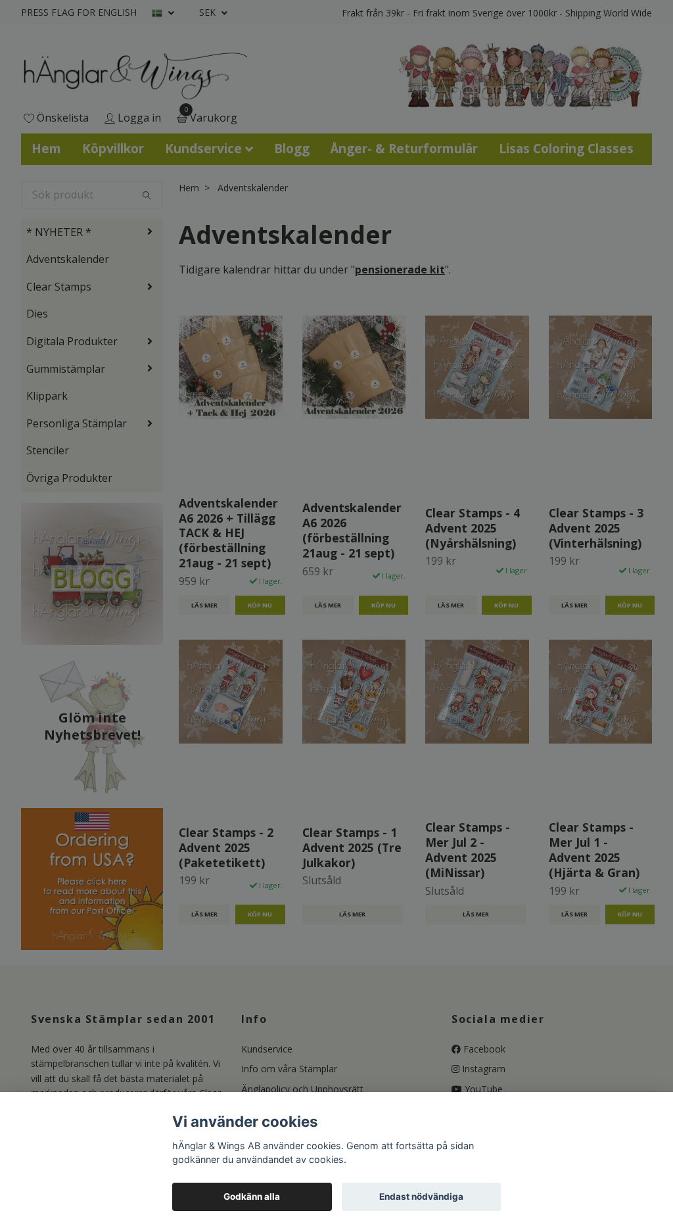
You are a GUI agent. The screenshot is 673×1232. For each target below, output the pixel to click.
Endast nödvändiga (421, 1196)
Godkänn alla (251, 1196)
